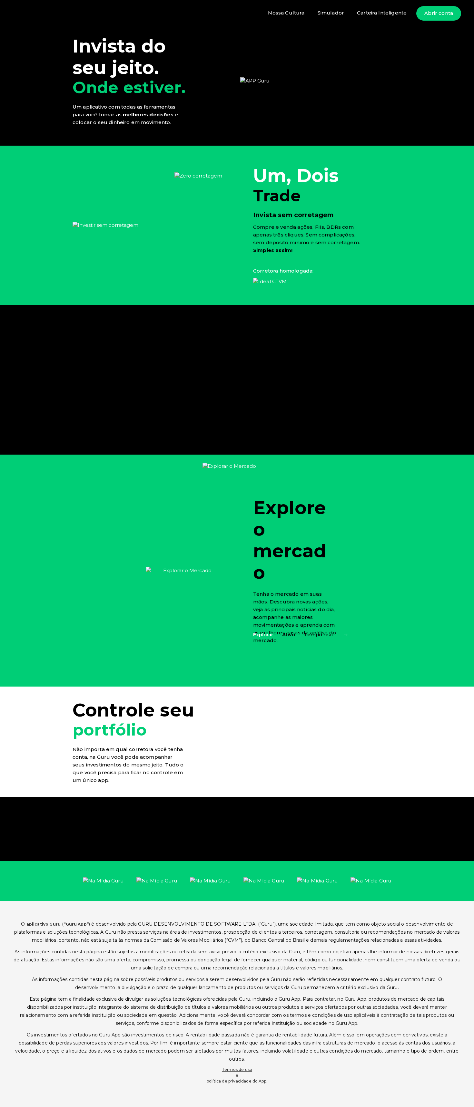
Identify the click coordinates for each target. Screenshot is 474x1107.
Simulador (331, 13)
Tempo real (318, 634)
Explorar (263, 634)
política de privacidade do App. (237, 1081)
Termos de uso (237, 1069)
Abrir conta (438, 13)
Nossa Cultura (286, 13)
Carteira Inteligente (382, 13)
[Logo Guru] (34, 13)
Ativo (288, 634)
